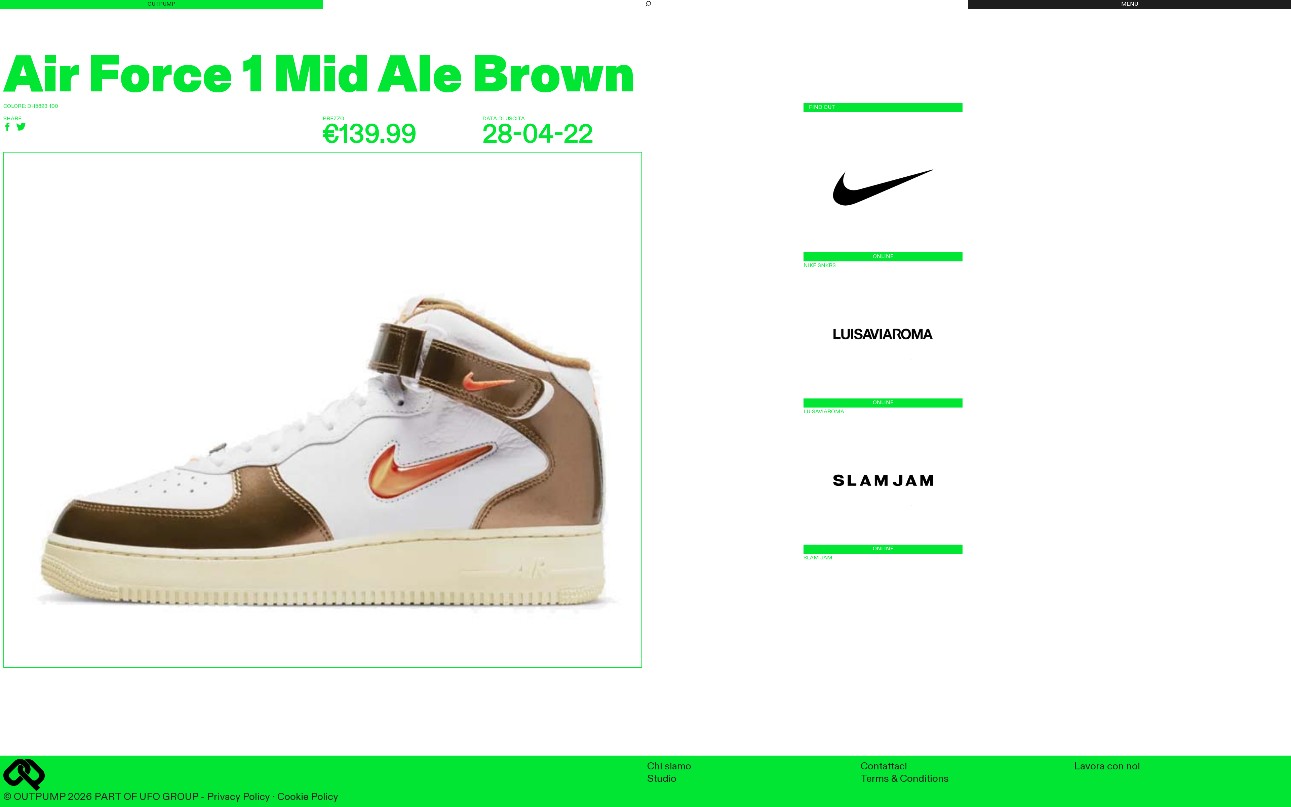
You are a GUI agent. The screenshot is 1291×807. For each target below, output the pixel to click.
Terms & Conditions (905, 779)
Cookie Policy (307, 797)
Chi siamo (669, 766)
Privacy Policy (238, 797)
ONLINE (883, 256)
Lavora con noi (1107, 766)
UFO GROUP (168, 797)
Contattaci (884, 766)
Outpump (161, 4)
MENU (1129, 4)
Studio (661, 779)
